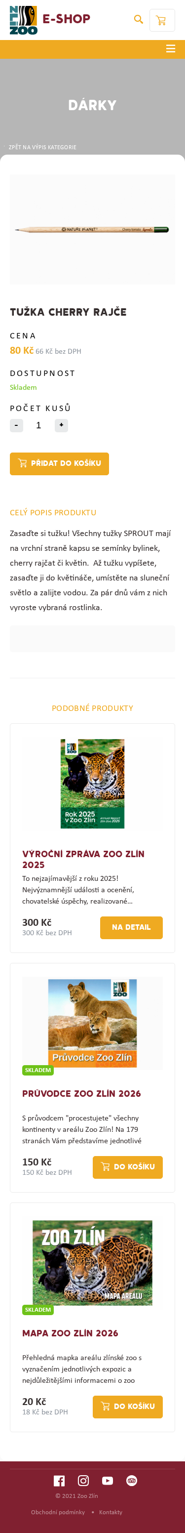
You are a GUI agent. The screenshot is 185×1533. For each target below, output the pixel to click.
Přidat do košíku (66, 464)
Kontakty (110, 1512)
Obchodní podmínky (58, 1512)
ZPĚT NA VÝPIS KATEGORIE (42, 148)
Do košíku (134, 1167)
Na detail (131, 928)
